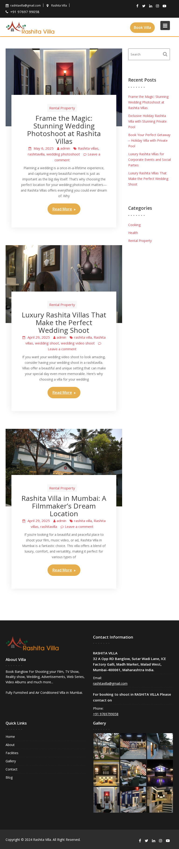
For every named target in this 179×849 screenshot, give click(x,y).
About (10, 744)
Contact (11, 769)
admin (65, 148)
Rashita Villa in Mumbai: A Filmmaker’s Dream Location (63, 505)
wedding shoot (47, 343)
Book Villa (142, 27)
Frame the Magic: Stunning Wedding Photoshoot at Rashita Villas (64, 129)
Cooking (134, 225)
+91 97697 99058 (25, 11)
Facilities (12, 753)
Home (10, 736)
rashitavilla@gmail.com (110, 683)
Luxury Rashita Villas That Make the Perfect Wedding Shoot (64, 322)
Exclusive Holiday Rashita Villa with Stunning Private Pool (147, 121)
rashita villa (83, 337)
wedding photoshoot (63, 154)
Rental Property (62, 108)
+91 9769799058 (105, 714)
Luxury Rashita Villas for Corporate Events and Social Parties (149, 159)
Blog (9, 777)
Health (133, 232)
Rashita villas (88, 148)
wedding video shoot (78, 343)
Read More (62, 209)
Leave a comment (62, 349)
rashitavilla (36, 154)
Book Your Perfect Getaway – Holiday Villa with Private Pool (149, 140)
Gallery (11, 761)
